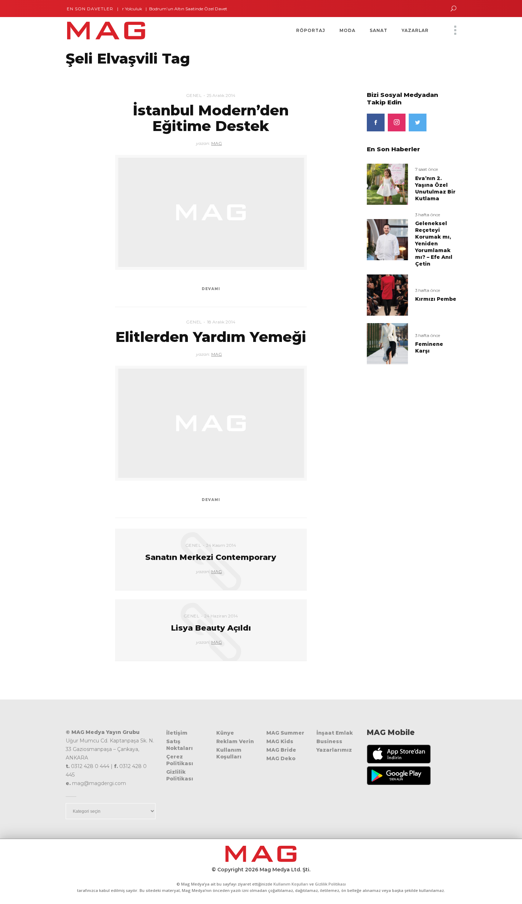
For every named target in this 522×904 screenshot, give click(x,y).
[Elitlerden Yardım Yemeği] (211, 423)
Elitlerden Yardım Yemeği (210, 336)
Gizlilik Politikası (179, 775)
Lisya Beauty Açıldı (211, 628)
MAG (216, 143)
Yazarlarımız (334, 750)
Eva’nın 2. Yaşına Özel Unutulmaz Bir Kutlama (435, 188)
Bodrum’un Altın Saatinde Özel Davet (176, 8)
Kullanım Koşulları (228, 753)
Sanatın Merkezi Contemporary (210, 557)
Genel (194, 95)
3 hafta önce (427, 214)
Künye (225, 733)
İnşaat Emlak (334, 733)
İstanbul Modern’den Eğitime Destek (211, 118)
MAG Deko (280, 758)
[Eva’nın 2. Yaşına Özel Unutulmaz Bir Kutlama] (387, 183)
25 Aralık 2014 (221, 95)
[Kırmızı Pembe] (387, 295)
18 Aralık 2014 (221, 322)
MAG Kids (279, 741)
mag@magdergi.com (99, 783)
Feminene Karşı (429, 347)
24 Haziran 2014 (221, 616)
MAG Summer (285, 733)
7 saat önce (426, 169)
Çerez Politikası (179, 760)
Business (329, 741)
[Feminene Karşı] (387, 343)
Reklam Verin (235, 741)
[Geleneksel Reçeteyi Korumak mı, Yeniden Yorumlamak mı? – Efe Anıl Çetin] (387, 239)
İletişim (176, 733)
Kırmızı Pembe (435, 299)
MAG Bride (281, 750)
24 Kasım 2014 (221, 545)
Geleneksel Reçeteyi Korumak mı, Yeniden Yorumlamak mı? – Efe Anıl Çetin (433, 243)
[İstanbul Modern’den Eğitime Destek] (211, 212)
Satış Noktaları (179, 744)
